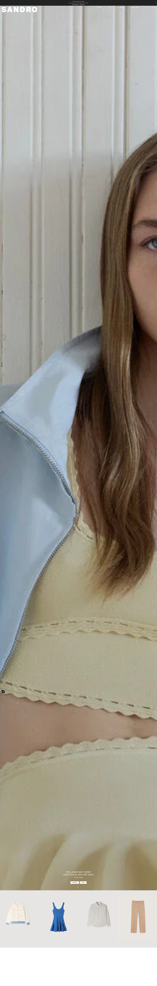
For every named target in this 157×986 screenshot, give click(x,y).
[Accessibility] (3, 691)
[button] (99, 10)
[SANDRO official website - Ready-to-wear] (20, 9)
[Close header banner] (155, 2)
